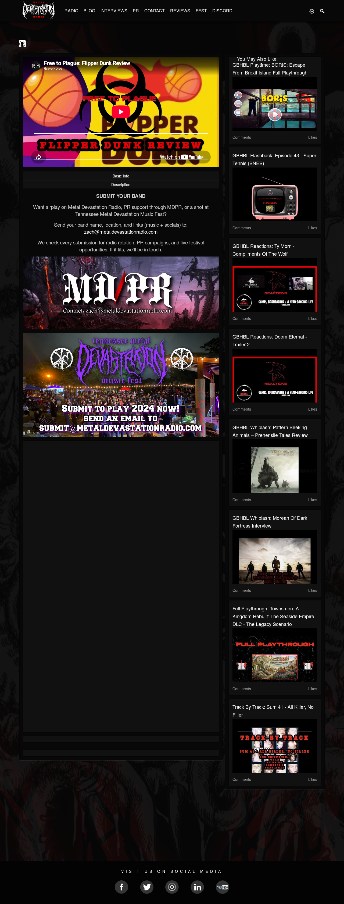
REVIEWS (180, 11)
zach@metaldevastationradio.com (121, 231)
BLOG (89, 11)
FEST (201, 11)
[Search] (322, 10)
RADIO (71, 11)
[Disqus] (121, 516)
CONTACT (154, 11)
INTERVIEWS (114, 11)
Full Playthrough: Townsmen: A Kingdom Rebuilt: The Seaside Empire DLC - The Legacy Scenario (273, 616)
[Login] (311, 10)
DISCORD (222, 11)
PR (136, 11)
